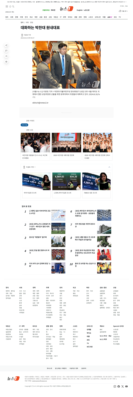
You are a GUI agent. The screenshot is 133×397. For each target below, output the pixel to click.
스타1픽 (115, 334)
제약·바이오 (36, 332)
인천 (60, 298)
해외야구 (75, 332)
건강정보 (48, 344)
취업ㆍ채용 (116, 315)
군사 (87, 293)
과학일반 (21, 344)
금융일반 (102, 291)
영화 (60, 334)
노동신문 (87, 10)
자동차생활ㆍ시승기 (52, 356)
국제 (47, 288)
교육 (20, 296)
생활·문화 (49, 326)
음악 (60, 337)
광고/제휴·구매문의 (60, 368)
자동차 (115, 298)
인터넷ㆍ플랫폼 (23, 329)
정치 (7, 288)
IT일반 (21, 337)
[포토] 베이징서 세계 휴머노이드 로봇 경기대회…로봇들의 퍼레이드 (85, 213)
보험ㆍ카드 (103, 298)
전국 (60, 288)
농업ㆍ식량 (36, 303)
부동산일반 (9, 329)
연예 (60, 326)
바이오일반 (36, 337)
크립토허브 (46, 10)
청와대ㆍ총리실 (10, 291)
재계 (114, 293)
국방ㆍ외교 (76, 291)
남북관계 (88, 303)
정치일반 (8, 298)
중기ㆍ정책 (116, 300)
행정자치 (62, 291)
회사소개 (49, 368)
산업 (114, 288)
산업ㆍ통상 (36, 296)
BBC (101, 329)
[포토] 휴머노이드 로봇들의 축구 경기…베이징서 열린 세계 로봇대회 (39, 226)
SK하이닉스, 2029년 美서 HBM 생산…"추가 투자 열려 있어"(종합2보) (51, 2)
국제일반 (48, 317)
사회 (20, 288)
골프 (74, 344)
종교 (47, 334)
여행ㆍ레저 (49, 346)
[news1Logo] (13, 378)
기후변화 (48, 308)
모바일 (21, 334)
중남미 (48, 303)
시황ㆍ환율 (103, 303)
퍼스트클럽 (116, 344)
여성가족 (21, 310)
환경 (20, 303)
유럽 (47, 298)
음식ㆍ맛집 (49, 358)
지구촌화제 (49, 315)
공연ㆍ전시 (49, 329)
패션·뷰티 (116, 308)
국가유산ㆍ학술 (50, 337)
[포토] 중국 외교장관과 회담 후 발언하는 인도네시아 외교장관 (85, 253)
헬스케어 (35, 334)
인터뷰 (61, 341)
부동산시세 (9, 337)
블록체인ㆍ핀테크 (105, 308)
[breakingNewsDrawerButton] (10, 6)
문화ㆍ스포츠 (90, 300)
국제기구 (48, 310)
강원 (60, 300)
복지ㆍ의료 (36, 329)
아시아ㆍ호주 (50, 296)
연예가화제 (62, 329)
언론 (47, 341)
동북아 (48, 291)
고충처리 (83, 368)
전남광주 (62, 310)
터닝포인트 (116, 339)
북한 (87, 288)
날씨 (20, 305)
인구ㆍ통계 (36, 298)
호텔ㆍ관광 (116, 312)
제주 (60, 320)
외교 (74, 288)
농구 (74, 341)
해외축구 (75, 337)
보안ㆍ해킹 (22, 339)
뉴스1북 (115, 341)
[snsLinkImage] (115, 386)
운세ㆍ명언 (49, 349)
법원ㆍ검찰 (22, 293)
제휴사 (102, 326)
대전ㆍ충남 (62, 305)
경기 (60, 296)
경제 (34, 288)
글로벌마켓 (103, 332)
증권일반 (102, 300)
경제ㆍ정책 (36, 291)
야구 (74, 329)
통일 (74, 293)
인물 (20, 308)
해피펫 (53, 10)
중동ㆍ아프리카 (50, 300)
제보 (126, 6)
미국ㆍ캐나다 (50, 293)
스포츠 (75, 326)
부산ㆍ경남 (62, 315)
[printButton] (6, 62)
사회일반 (21, 312)
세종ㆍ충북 (62, 303)
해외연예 (62, 339)
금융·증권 (103, 288)
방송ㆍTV (62, 332)
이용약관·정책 (74, 368)
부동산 (8, 326)
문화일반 (48, 339)
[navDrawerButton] (6, 6)
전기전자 (115, 296)
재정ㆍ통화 (36, 293)
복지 (20, 298)
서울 (60, 293)
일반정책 (8, 332)
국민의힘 (24, 125)
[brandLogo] (66, 8)
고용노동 (35, 300)
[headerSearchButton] (13, 6)
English (79, 10)
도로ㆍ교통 (49, 351)
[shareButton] (6, 45)
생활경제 (115, 305)
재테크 (102, 305)
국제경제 (48, 305)
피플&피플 (49, 312)
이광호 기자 (27, 35)
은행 (101, 296)
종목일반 (75, 346)
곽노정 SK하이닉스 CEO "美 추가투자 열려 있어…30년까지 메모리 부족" (97, 2)
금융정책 (102, 293)
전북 (60, 308)
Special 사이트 (118, 326)
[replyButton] (6, 51)
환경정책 (35, 305)
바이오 (35, 326)
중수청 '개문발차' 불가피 (38, 237)
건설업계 (8, 339)
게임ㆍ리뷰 (22, 341)
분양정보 (8, 334)
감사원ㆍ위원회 (10, 296)
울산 (60, 317)
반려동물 (48, 353)
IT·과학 (22, 326)
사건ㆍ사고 (22, 291)
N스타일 (61, 344)
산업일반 (115, 291)
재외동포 (75, 296)
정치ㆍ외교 (89, 291)
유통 (114, 303)
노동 (20, 300)
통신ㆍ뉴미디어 (23, 332)
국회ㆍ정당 (9, 293)
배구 (74, 339)
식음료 (115, 310)
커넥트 (122, 6)
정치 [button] (22, 22)
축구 (74, 334)
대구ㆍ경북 (62, 312)
